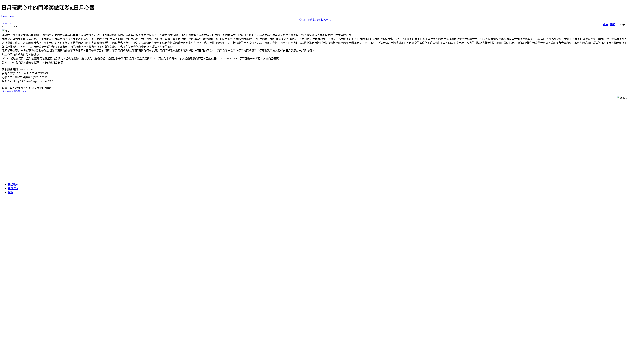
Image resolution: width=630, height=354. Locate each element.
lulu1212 (6, 23)
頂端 (10, 192)
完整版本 (13, 184)
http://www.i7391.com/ (14, 91)
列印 (317, 19)
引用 (605, 24)
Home (4, 16)
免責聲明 (13, 188)
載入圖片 (326, 19)
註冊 (306, 19)
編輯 (612, 24)
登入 (301, 19)
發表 (312, 19)
